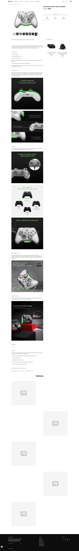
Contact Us (41, 541)
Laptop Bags (16, 1)
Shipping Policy (41, 544)
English (63, 1)
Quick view (51, 55)
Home (9, 4)
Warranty (23, 370)
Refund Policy (41, 540)
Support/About (37, 1)
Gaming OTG (26, 1)
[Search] (66, 1)
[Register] (20, 543)
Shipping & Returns (16, 370)
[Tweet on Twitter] (48, 20)
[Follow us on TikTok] (70, 539)
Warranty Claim (41, 542)
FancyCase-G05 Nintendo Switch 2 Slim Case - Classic (51, 53)
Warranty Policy (41, 545)
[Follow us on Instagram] (65, 539)
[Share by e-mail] (49, 20)
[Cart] (70, 1)
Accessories (32, 1)
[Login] (68, 1)
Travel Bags (21, 1)
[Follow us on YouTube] (67, 539)
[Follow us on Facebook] (63, 539)
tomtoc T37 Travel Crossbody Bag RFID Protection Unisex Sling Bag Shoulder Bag (62, 53)
